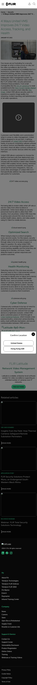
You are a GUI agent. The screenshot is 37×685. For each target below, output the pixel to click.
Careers (5, 614)
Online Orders (7, 651)
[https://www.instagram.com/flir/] (11, 553)
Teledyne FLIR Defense (10, 584)
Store (4, 618)
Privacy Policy (6, 670)
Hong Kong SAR (17, 349)
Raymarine (6, 596)
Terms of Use (6, 681)
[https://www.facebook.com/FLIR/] (7, 553)
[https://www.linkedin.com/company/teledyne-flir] (3, 553)
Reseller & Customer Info (11, 627)
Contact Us (6, 639)
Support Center (7, 642)
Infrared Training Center (10, 599)
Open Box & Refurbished (11, 621)
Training (5, 654)
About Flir (5, 578)
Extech (4, 593)
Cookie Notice (6, 674)
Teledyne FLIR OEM (9, 587)
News (4, 611)
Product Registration (9, 648)
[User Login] (28, 4)
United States (16, 343)
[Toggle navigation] (3, 4)
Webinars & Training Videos (12, 657)
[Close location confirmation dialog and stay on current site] (33, 334)
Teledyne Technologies (10, 581)
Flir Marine (5, 590)
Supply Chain (7, 624)
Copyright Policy (7, 678)
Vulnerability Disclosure (10, 645)
